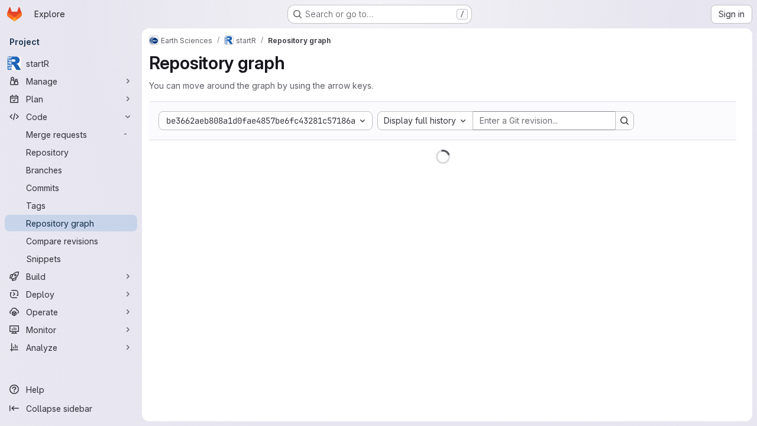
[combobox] (425, 120)
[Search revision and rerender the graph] (624, 120)
